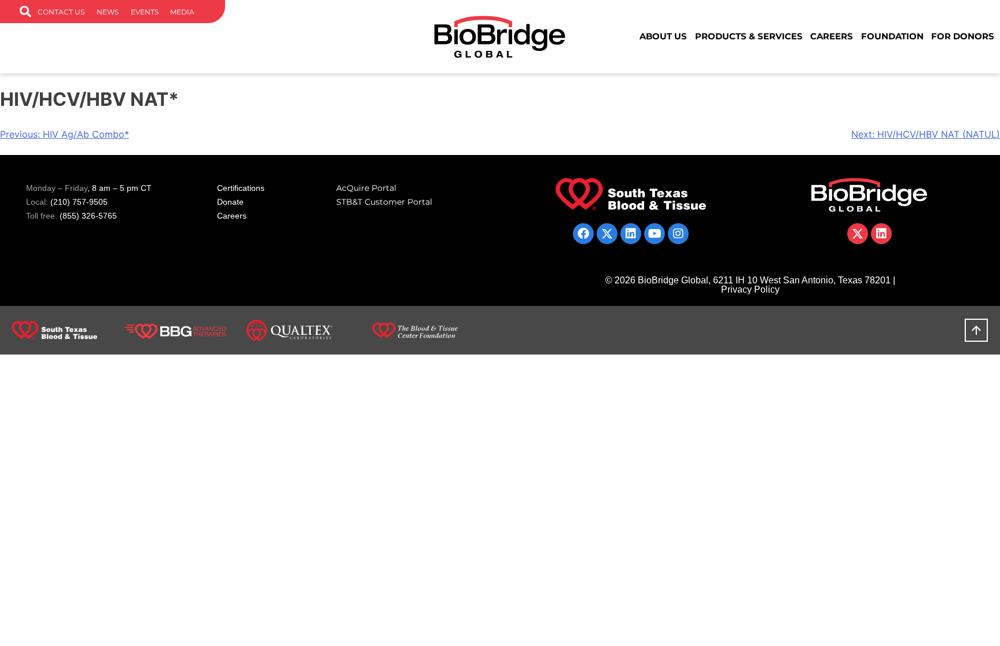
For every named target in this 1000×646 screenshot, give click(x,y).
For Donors (962, 36)
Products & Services (749, 36)
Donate (230, 201)
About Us (663, 36)
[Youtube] (654, 233)
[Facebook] (583, 233)
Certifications (240, 188)
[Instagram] (678, 233)
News (108, 12)
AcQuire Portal (366, 188)
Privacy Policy (750, 289)
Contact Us (61, 12)
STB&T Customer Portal (384, 202)
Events (145, 12)
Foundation (892, 36)
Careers (831, 36)
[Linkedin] (630, 233)
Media (182, 12)
